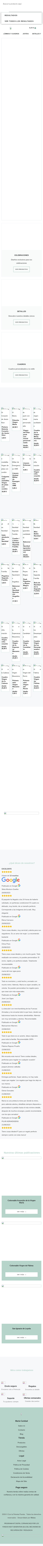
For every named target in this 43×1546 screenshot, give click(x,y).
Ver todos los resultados (19, 21)
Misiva (33, 1518)
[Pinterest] (31, 1507)
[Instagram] (11, 1507)
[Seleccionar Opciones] (37, 457)
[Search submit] (5, 9)
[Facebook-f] (24, 1507)
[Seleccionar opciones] (26, 411)
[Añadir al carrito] (5, 411)
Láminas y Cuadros (11, 34)
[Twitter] (18, 1507)
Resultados (11, 15)
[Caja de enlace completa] (21, 1188)
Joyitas (26, 34)
